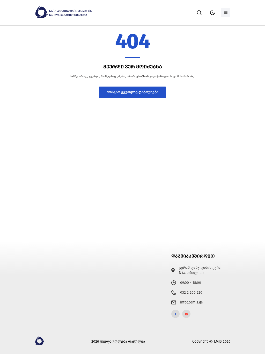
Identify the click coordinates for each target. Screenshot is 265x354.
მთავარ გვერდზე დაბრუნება (132, 92)
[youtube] (186, 314)
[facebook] (175, 314)
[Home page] (64, 17)
